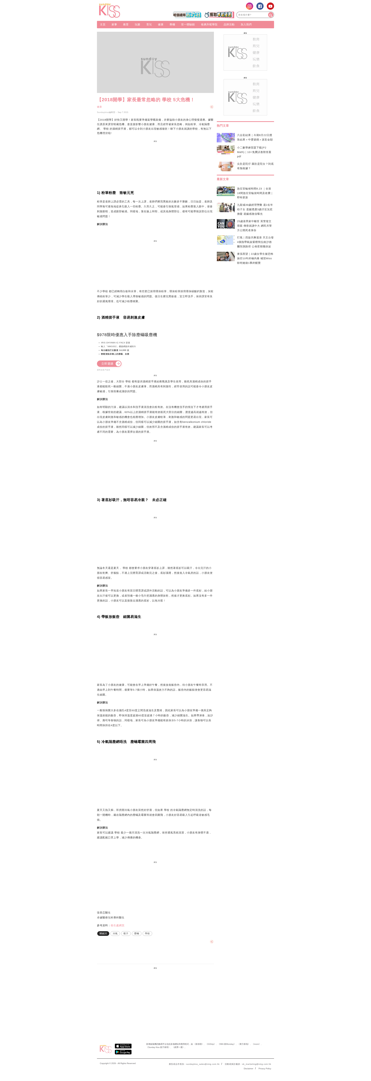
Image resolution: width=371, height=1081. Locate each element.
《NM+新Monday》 (227, 1044)
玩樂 (137, 24)
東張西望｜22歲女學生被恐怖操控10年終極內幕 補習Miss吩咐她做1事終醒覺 (255, 258)
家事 (114, 24)
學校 (147, 933)
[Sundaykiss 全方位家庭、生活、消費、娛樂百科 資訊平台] (123, 10)
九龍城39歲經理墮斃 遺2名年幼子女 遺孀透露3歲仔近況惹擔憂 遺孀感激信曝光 (255, 209)
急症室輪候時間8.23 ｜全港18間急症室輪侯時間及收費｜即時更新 (255, 193)
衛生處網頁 (117, 925)
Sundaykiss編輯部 (106, 112)
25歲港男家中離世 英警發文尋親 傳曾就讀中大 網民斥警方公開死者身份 (254, 226)
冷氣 (115, 933)
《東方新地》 (244, 1044)
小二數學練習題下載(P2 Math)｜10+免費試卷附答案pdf (254, 152)
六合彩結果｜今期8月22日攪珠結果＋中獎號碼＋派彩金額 (255, 137)
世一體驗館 (188, 24)
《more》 (256, 1044)
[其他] (212, 108)
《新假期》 (198, 1044)
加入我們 (246, 24)
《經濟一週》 (178, 1047)
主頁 (103, 24)
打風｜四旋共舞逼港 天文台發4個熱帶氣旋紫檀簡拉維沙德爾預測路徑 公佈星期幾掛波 (255, 242)
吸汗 (125, 933)
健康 (160, 24)
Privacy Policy (265, 1068)
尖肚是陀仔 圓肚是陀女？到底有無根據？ (255, 166)
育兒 (149, 24)
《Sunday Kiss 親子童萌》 (158, 1047)
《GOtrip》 (211, 1044)
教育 (126, 24)
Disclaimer (248, 1068)
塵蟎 (136, 933)
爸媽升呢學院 (209, 24)
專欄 (172, 24)
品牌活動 (229, 24)
